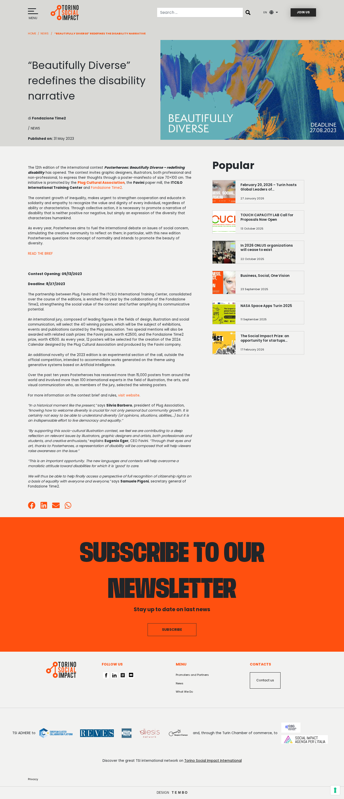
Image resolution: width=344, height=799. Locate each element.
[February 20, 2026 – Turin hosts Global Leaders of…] (269, 194)
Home (32, 33)
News (45, 33)
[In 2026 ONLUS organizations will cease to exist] (269, 254)
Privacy (33, 779)
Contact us (265, 680)
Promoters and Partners (192, 675)
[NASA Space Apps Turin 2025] (269, 315)
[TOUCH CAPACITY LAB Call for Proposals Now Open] (269, 224)
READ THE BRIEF (40, 253)
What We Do (184, 692)
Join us (303, 12)
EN (265, 12)
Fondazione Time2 (106, 187)
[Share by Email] (56, 507)
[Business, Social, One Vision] (269, 284)
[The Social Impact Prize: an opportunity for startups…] (269, 345)
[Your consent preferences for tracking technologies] (335, 790)
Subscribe (172, 629)
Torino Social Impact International (213, 760)
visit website (129, 395)
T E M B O (180, 792)
